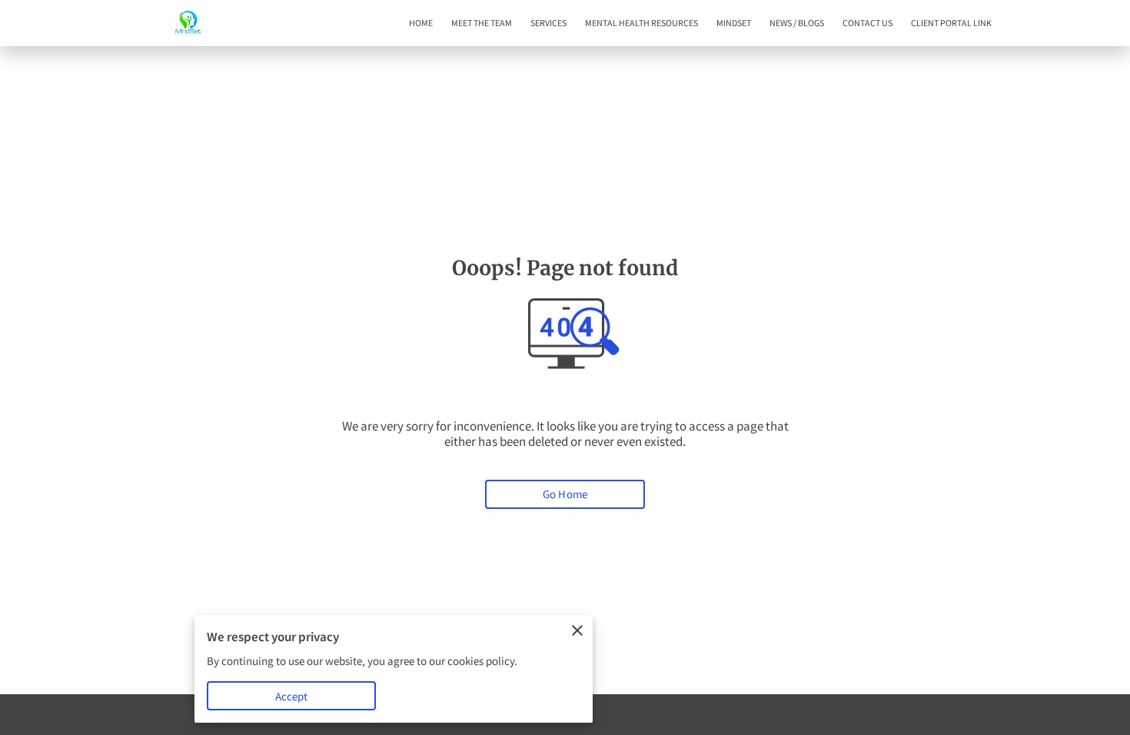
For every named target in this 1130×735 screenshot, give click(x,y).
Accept (291, 696)
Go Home (565, 494)
